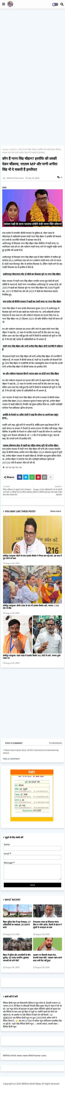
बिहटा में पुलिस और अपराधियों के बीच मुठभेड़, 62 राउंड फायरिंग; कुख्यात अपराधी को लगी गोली (17, 958)
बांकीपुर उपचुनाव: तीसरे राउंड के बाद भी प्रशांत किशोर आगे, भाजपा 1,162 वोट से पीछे (31, 606)
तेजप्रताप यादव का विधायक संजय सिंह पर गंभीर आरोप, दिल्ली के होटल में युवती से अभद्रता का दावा (47, 924)
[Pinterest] (38, 477)
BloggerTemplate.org (32, 1094)
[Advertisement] (32, 44)
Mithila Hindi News (31, 1083)
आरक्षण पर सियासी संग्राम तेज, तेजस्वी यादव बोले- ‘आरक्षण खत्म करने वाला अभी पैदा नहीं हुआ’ (47, 958)
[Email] (44, 477)
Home (5, 149)
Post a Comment (11, 758)
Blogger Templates (30, 1089)
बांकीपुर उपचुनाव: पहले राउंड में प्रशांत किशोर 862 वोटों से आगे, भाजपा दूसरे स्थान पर (31, 656)
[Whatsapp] (32, 477)
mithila (13, 149)
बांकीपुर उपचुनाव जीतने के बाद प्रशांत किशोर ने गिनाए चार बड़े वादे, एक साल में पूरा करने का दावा (32, 557)
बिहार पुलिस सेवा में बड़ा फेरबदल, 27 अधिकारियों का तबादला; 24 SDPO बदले (17, 924)
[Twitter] (26, 477)
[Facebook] (19, 477)
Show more (55, 511)
